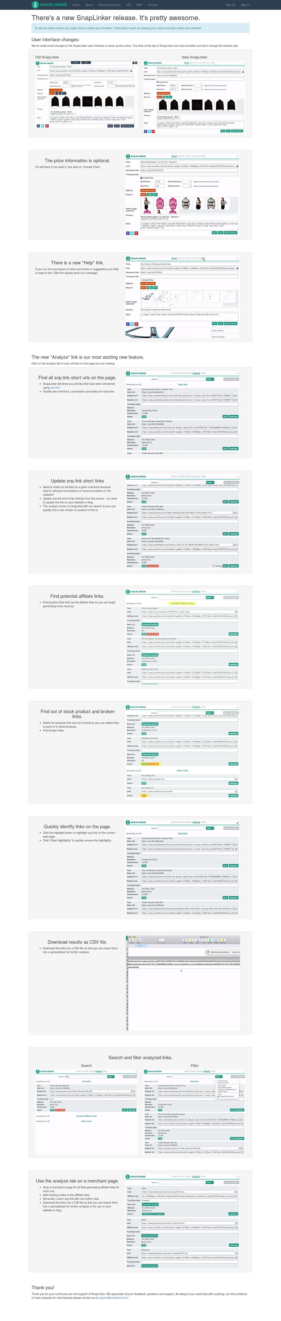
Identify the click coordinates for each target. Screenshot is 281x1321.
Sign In (245, 5)
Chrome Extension (109, 5)
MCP (139, 5)
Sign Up (230, 5)
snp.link (54, 387)
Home (76, 5)
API (129, 5)
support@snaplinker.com (113, 1298)
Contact (153, 5)
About (89, 5)
